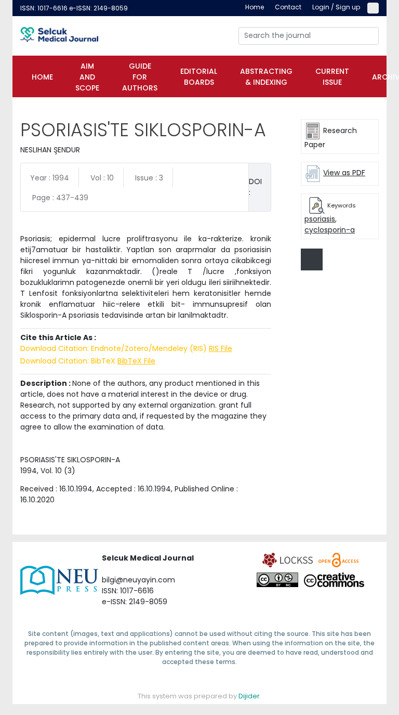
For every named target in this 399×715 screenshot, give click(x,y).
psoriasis (319, 219)
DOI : (255, 187)
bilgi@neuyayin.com (138, 580)
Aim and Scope (87, 77)
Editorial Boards (198, 76)
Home (42, 77)
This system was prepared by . (199, 696)
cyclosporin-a (329, 230)
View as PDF (344, 172)
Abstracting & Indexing (266, 76)
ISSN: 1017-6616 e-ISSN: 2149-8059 (74, 8)
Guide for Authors (139, 77)
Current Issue (332, 76)
